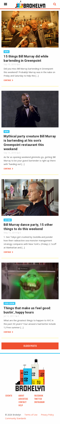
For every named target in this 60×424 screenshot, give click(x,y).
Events (8, 395)
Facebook (38, 395)
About (21, 395)
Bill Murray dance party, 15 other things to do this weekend (28, 227)
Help (20, 405)
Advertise (23, 398)
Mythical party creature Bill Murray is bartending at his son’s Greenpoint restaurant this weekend (30, 142)
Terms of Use (30, 414)
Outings (8, 220)
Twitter (38, 398)
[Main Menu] (5, 4)
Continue (8, 80)
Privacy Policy (47, 414)
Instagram (39, 402)
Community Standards (15, 418)
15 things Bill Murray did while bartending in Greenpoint (26, 58)
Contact (22, 402)
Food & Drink (9, 303)
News (7, 52)
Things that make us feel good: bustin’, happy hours (27, 310)
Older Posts (30, 345)
